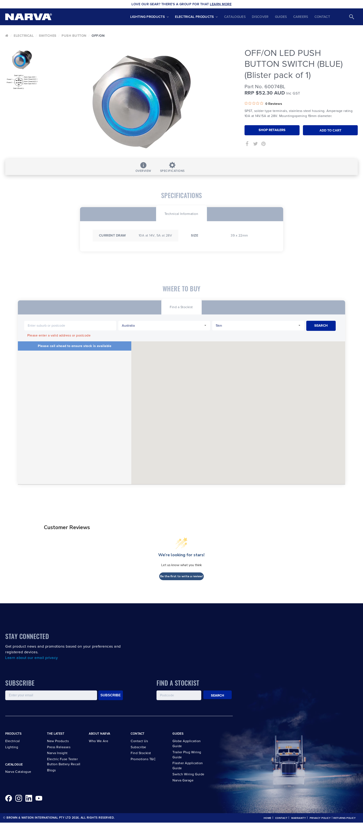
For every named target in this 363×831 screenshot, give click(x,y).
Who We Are (98, 741)
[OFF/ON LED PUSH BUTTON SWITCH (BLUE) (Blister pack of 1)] (141, 101)
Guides (281, 16)
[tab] (181, 213)
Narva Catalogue (18, 771)
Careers (300, 16)
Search (217, 695)
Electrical (24, 35)
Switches (48, 35)
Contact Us (139, 741)
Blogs (51, 770)
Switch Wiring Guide (188, 774)
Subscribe (138, 747)
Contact (322, 16)
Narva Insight (57, 753)
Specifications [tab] (172, 171)
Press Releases (58, 747)
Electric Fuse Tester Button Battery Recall (63, 761)
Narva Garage (182, 780)
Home (267, 818)
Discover (260, 16)
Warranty (298, 818)
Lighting (11, 747)
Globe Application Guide (186, 743)
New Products (58, 741)
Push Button (74, 35)
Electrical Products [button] (194, 16)
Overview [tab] (143, 171)
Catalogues (235, 16)
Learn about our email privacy (31, 658)
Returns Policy (344, 818)
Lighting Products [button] (147, 16)
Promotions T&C (143, 759)
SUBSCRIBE (110, 695)
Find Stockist (141, 753)
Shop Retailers (272, 130)
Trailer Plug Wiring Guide (186, 755)
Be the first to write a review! (181, 576)
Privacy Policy (320, 818)
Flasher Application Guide (187, 765)
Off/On (98, 35)
